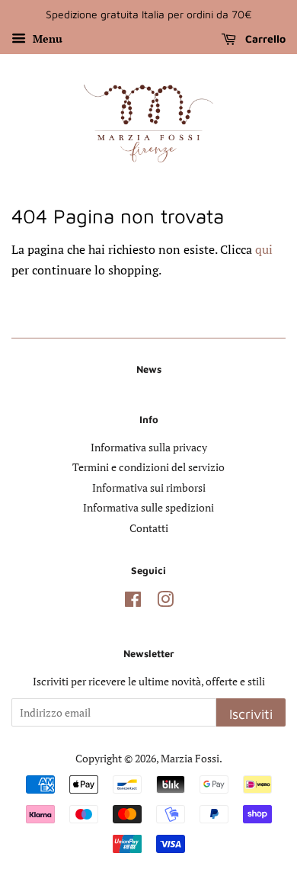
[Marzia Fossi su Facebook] (133, 602)
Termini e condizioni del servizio (148, 467)
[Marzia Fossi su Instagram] (165, 602)
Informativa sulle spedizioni (148, 508)
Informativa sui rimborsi (149, 488)
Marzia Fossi (190, 758)
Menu (46, 38)
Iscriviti (251, 714)
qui (264, 249)
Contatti (148, 528)
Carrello (264, 38)
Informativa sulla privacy (149, 447)
